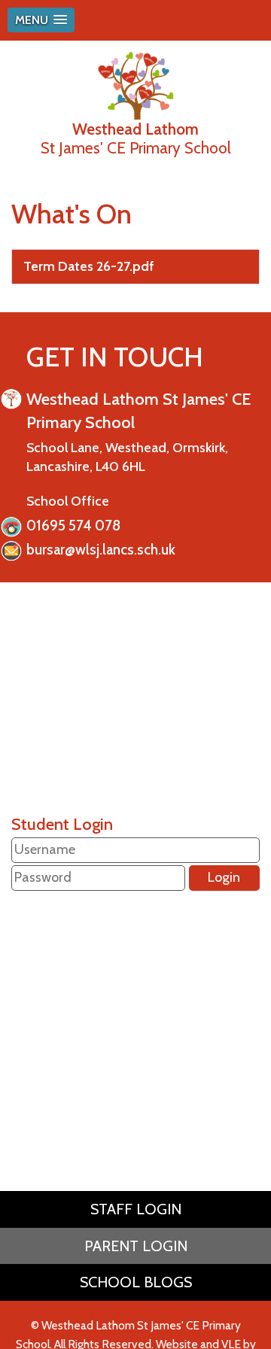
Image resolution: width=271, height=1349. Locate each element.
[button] (41, 20)
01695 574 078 (73, 525)
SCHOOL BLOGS (136, 1282)
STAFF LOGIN (135, 1209)
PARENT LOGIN (135, 1246)
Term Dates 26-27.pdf (88, 266)
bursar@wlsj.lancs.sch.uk (100, 549)
